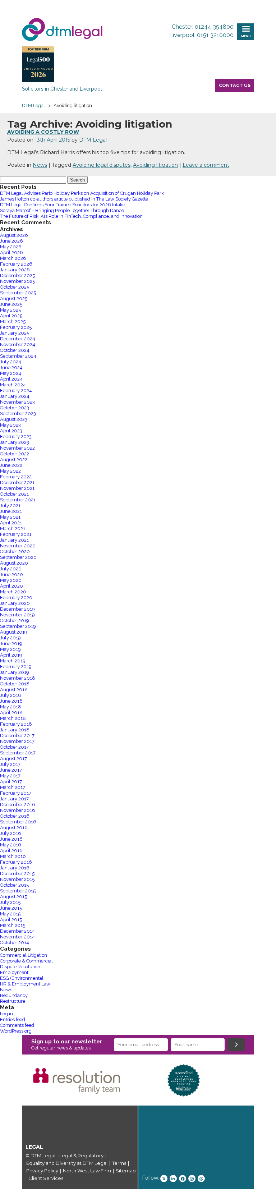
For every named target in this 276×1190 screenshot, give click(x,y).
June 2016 (11, 839)
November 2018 (17, 678)
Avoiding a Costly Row (43, 132)
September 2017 (18, 752)
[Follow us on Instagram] (192, 1178)
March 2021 (12, 528)
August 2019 (13, 632)
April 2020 (11, 586)
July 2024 (10, 361)
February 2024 (16, 390)
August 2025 (13, 298)
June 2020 (11, 574)
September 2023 (18, 413)
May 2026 (11, 246)
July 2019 (10, 637)
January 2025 (14, 333)
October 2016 (14, 816)
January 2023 (14, 442)
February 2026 (16, 264)
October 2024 (14, 350)
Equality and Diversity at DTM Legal (66, 1163)
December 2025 (17, 275)
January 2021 (14, 540)
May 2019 (10, 649)
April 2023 (11, 430)
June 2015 (11, 908)
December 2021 (17, 482)
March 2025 (13, 321)
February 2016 (16, 862)
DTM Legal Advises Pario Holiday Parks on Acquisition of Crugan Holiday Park (82, 193)
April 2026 (11, 252)
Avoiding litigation (155, 165)
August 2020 (14, 563)
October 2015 (14, 885)
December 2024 (17, 338)
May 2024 (10, 373)
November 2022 (17, 448)
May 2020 (11, 580)
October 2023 (14, 407)
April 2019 (11, 655)
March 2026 (13, 258)
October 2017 (14, 747)
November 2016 (17, 810)
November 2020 (18, 545)
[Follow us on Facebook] (182, 1178)
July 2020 (11, 568)
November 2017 (17, 741)
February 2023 (16, 436)
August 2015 (13, 896)
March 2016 (13, 856)
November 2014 (17, 936)
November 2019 (17, 614)
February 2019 (16, 666)
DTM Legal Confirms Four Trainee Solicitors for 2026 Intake (62, 204)
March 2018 (13, 718)
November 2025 (17, 281)
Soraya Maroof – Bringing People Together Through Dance (62, 210)
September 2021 (18, 499)
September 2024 (18, 356)
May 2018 (10, 706)
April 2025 (11, 315)
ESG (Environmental (21, 978)
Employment (14, 972)
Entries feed (12, 1019)
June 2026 (11, 241)
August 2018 (14, 689)
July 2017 (10, 764)
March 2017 (12, 787)
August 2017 (13, 758)
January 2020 (15, 603)
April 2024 (11, 379)
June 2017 (11, 770)
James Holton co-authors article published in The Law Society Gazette (74, 199)
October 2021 (14, 494)
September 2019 (18, 626)
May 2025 (10, 310)
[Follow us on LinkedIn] (173, 1178)
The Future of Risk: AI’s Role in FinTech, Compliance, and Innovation (71, 216)
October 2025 (14, 287)
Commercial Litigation (23, 955)
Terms (119, 1163)
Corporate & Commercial (26, 961)
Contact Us (234, 85)
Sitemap (126, 1170)
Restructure (12, 1001)
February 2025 (16, 327)
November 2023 (17, 402)
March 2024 (13, 384)
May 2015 (10, 913)
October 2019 (14, 620)
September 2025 (18, 292)
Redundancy (14, 995)
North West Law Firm (87, 1170)
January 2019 (14, 672)
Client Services (45, 1178)
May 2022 (10, 471)
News (40, 165)
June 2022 (11, 465)
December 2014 (17, 931)
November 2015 (17, 879)
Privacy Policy (42, 1170)
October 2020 (15, 551)
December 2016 (17, 804)
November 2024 (17, 344)
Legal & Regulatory (81, 1155)
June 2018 (11, 701)
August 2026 (14, 235)
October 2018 (14, 683)
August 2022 (13, 459)
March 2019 (13, 660)
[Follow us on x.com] (163, 1178)
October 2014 (14, 942)
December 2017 (17, 735)
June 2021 (11, 511)
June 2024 (11, 367)
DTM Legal (93, 140)
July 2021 (10, 505)
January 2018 (14, 729)
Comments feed (17, 1025)
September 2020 (18, 557)
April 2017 (11, 781)
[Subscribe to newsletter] (236, 1044)
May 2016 (10, 844)
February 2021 (15, 534)
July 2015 (10, 902)
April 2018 (11, 712)
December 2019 (17, 609)
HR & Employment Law (25, 984)
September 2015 (18, 890)
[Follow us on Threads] (201, 1178)
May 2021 (10, 517)
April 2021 (11, 522)
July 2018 (10, 695)
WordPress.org (16, 1031)
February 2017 (15, 793)
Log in (6, 1013)
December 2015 (17, 873)
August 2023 (13, 419)
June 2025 (11, 304)
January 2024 (14, 396)
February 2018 (16, 724)
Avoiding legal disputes (101, 165)
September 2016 (18, 821)
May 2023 (10, 425)
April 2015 (11, 919)
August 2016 (14, 827)
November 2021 (17, 488)
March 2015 (12, 925)
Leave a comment (206, 165)
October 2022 (14, 453)
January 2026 (15, 269)
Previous (11, 1080)
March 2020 (13, 591)
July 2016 (10, 833)
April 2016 (11, 850)
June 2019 (11, 643)
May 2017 (10, 775)
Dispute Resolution (20, 966)
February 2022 (16, 476)
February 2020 (16, 597)
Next (265, 1080)
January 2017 (14, 798)
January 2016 (14, 867)
